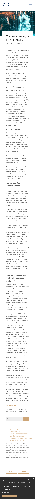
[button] (7, 486)
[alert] (17, 488)
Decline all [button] (25, 496)
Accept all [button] (9, 496)
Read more (7, 484)
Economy (19, 43)
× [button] (33, 478)
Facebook (11, 471)
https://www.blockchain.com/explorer (18, 436)
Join (26, 419)
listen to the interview (23, 403)
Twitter (23, 471)
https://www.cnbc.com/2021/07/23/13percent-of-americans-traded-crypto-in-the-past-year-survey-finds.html (20, 430)
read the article (11, 405)
